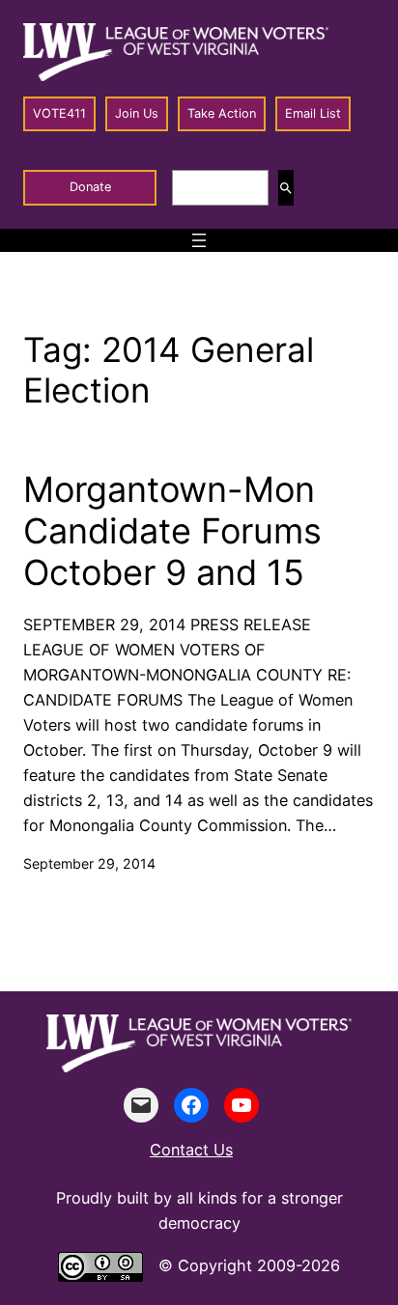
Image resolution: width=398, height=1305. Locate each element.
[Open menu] (199, 240)
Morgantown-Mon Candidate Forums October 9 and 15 (172, 531)
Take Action (221, 113)
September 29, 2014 (89, 863)
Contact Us (191, 1149)
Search (286, 188)
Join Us (136, 113)
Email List (313, 113)
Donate (90, 187)
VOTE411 (59, 113)
